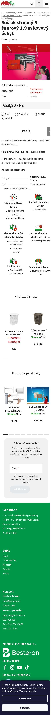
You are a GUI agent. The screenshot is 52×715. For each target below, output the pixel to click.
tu (35, 691)
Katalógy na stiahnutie (14, 528)
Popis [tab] (26, 130)
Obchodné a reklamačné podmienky (20, 515)
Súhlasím (25, 708)
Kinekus (13, 39)
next (49, 319)
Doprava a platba (11, 524)
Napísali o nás (10, 532)
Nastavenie (25, 698)
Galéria (6, 569)
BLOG (6, 573)
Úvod (5, 556)
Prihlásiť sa (20, 489)
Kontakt (7, 565)
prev (3, 319)
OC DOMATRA (9, 560)
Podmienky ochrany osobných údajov (21, 519)
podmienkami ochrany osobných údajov (26, 480)
